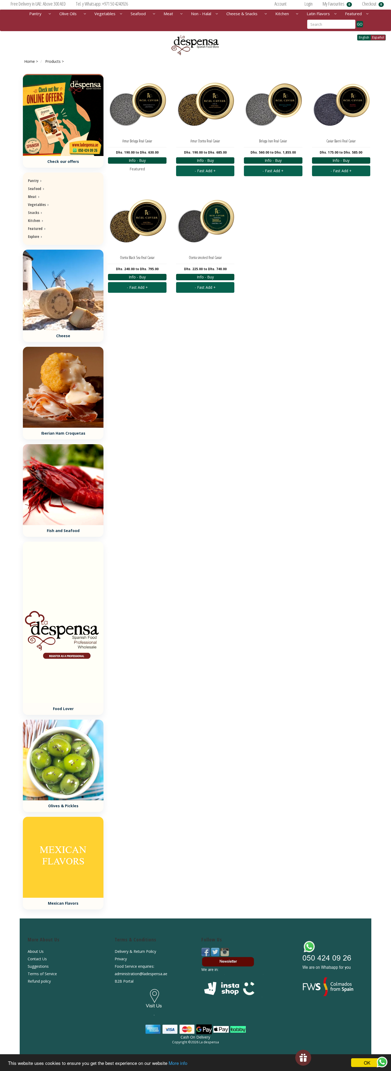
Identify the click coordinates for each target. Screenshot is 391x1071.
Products (53, 61)
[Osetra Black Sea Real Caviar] (137, 221)
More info (178, 1063)
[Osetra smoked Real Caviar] (205, 221)
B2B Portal (124, 981)
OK (367, 1062)
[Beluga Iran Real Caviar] (273, 104)
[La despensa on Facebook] (206, 951)
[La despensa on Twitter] (216, 951)
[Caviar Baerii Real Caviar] (341, 104)
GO (360, 24)
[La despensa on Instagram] (225, 951)
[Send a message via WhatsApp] (382, 1062)
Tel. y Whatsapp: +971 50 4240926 (102, 4)
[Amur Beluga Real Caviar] (137, 104)
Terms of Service (42, 973)
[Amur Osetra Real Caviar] (205, 104)
